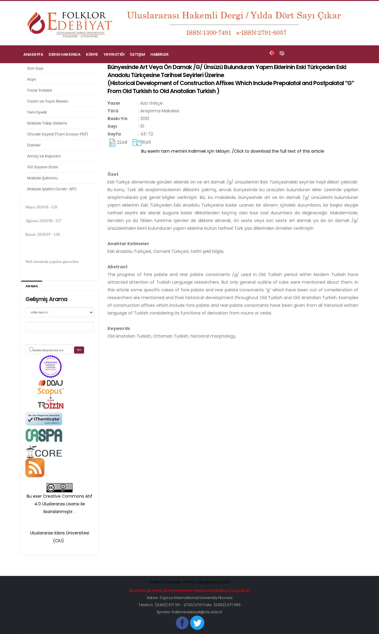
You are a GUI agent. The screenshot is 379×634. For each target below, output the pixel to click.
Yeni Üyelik (37, 112)
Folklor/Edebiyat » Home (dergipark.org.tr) (190, 582)
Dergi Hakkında (64, 54)
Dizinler (34, 145)
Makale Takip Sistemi (47, 123)
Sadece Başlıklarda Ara (48, 350)
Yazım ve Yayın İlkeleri (47, 101)
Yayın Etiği (114, 54)
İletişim (137, 54)
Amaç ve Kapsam (44, 156)
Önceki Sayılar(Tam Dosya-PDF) (57, 134)
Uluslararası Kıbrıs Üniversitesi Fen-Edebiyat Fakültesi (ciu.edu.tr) (189, 590)
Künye (92, 54)
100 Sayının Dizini (42, 167)
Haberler (159, 54)
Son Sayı (35, 68)
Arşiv (31, 79)
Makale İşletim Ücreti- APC (52, 188)
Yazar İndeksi (39, 90)
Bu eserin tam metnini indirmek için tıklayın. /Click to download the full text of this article (232, 151)
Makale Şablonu (42, 178)
